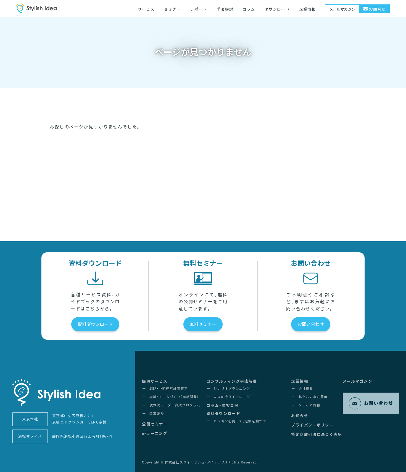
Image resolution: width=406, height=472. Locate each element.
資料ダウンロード (95, 324)
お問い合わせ (310, 324)
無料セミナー (203, 324)
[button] (154, 381)
